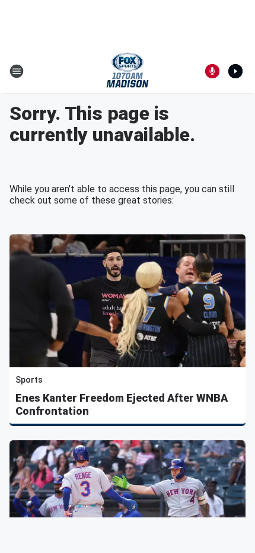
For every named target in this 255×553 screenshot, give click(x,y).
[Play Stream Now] (235, 71)
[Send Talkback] (212, 71)
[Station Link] (127, 71)
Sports (29, 379)
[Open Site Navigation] (16, 71)
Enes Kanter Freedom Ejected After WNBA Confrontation (121, 404)
